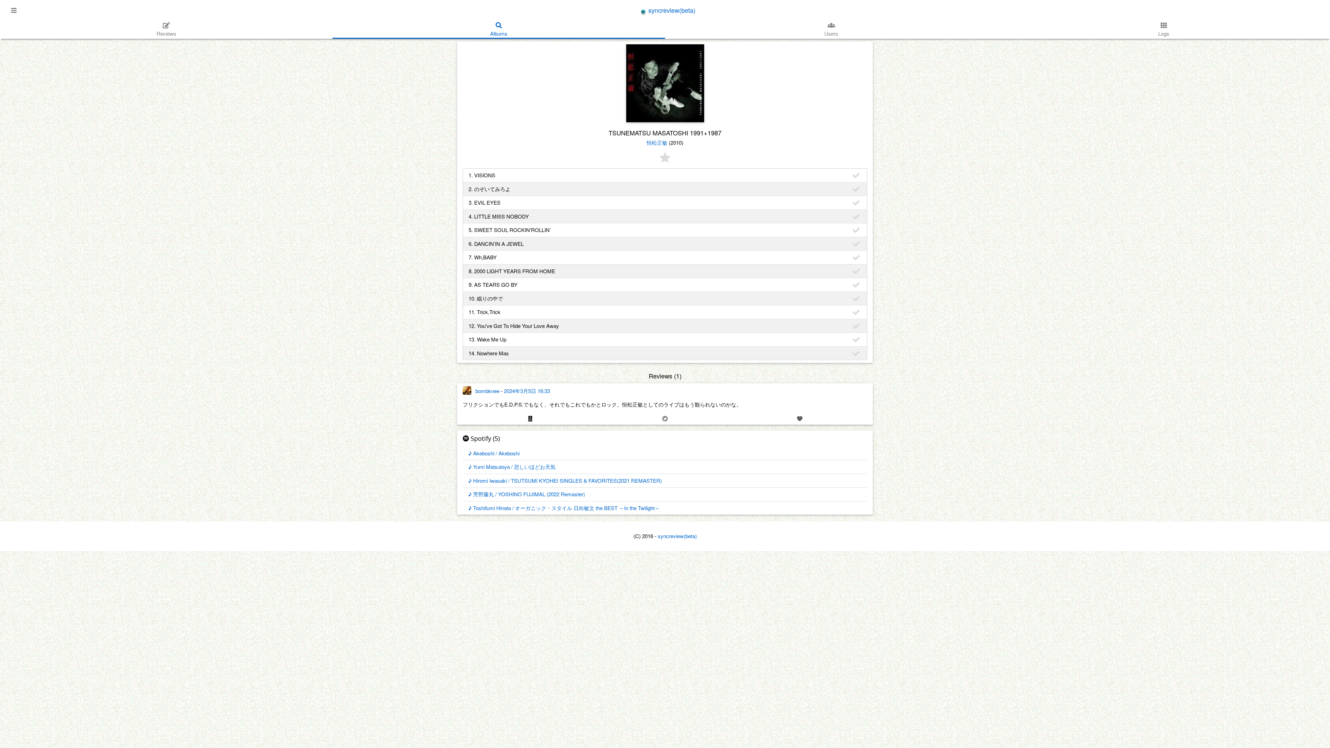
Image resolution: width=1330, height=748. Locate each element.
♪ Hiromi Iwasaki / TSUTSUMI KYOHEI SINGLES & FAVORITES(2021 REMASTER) (565, 480)
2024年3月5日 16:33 (527, 390)
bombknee (487, 390)
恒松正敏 (657, 142)
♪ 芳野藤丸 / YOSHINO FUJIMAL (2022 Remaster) (526, 494)
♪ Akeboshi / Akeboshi (494, 453)
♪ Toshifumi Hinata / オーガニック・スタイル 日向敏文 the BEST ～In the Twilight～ (564, 507)
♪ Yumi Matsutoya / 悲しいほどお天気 (512, 466)
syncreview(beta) (671, 10)
